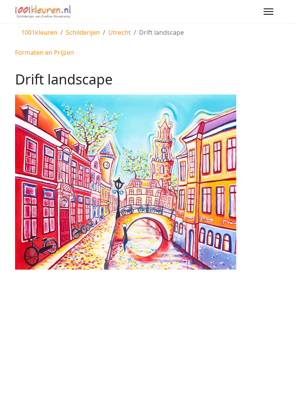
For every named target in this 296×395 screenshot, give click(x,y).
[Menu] (268, 11)
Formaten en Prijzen (44, 52)
